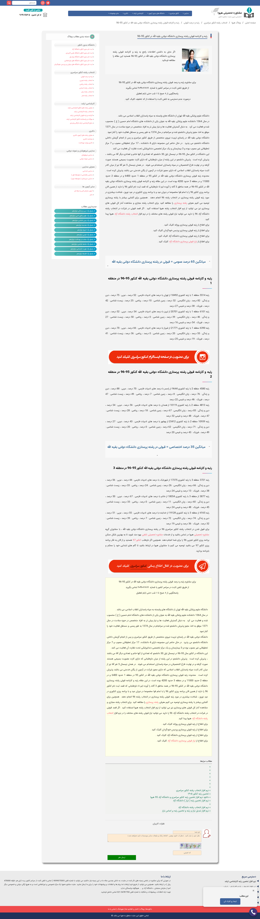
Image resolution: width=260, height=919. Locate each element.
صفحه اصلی (250, 23)
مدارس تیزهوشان (87, 155)
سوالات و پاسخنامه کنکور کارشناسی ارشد (79, 119)
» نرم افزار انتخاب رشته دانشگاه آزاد (194, 807)
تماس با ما (112, 909)
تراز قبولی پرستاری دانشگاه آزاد (183, 242)
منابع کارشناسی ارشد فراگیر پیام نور (81, 123)
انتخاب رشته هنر (87, 95)
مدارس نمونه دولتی (86, 159)
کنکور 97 (137, 540)
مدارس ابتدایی (88, 171)
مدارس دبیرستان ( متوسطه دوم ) (82, 178)
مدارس (186, 13)
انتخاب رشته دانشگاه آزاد (126, 214)
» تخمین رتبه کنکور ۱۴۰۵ (199, 794)
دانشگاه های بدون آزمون (156, 13)
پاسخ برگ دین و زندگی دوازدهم (82, 211)
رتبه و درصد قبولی (191, 23)
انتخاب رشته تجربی (86, 80)
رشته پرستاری (180, 203)
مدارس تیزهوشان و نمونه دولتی (81, 151)
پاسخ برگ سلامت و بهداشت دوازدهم (81, 239)
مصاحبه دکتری (88, 139)
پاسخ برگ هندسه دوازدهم (84, 225)
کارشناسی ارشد (138, 13)
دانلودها (149, 909)
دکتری (126, 13)
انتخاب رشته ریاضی (86, 84)
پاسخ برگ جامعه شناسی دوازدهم (82, 244)
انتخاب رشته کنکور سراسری (215, 23)
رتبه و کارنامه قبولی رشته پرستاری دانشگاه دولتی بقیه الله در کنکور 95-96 (147, 23)
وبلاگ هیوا (236, 23)
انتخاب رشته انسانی (86, 88)
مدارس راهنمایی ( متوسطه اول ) (82, 175)
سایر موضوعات (114, 13)
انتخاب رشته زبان (87, 92)
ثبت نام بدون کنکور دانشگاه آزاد (82, 49)
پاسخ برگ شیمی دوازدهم (85, 234)
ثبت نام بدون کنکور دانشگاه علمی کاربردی (79, 53)
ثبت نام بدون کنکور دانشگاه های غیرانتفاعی (78, 60)
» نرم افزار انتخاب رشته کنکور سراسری (193, 790)
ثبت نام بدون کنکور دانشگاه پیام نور (81, 56)
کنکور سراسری (174, 13)
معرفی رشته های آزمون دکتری (83, 135)
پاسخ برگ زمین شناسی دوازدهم (82, 220)
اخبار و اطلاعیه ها (131, 909)
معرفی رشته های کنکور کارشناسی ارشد (80, 108)
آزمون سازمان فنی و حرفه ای (83, 191)
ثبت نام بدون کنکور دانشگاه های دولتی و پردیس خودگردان (73, 64)
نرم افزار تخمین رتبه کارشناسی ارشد (240, 881)
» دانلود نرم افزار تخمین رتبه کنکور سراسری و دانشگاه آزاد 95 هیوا (180, 797)
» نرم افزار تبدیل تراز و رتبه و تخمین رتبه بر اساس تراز (186, 811)
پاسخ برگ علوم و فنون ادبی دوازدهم (81, 215)
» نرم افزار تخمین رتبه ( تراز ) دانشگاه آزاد (192, 801)
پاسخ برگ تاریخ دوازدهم (85, 230)
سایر (91, 194)
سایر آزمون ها (88, 187)
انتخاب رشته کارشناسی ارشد (83, 111)
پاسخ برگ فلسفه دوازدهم (85, 253)
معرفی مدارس (88, 167)
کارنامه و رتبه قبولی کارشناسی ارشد (81, 115)
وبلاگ (142, 909)
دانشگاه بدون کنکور (86, 45)
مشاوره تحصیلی (201, 535)
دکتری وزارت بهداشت (86, 143)
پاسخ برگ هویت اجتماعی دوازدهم (82, 249)
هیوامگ (120, 909)
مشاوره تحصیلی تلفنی (152, 535)
